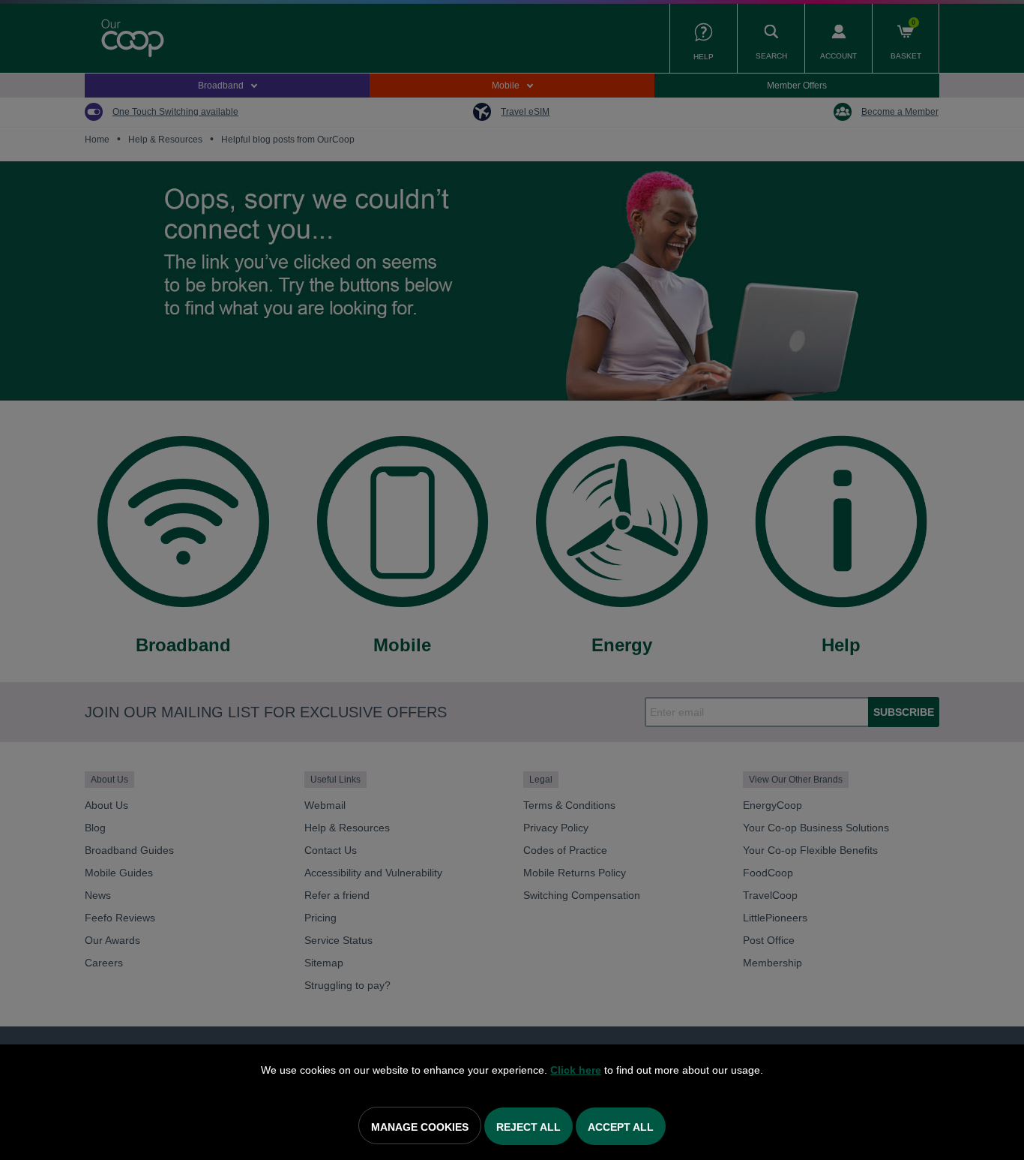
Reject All (528, 1127)
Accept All (621, 1127)
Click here (575, 1070)
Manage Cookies (420, 1127)
